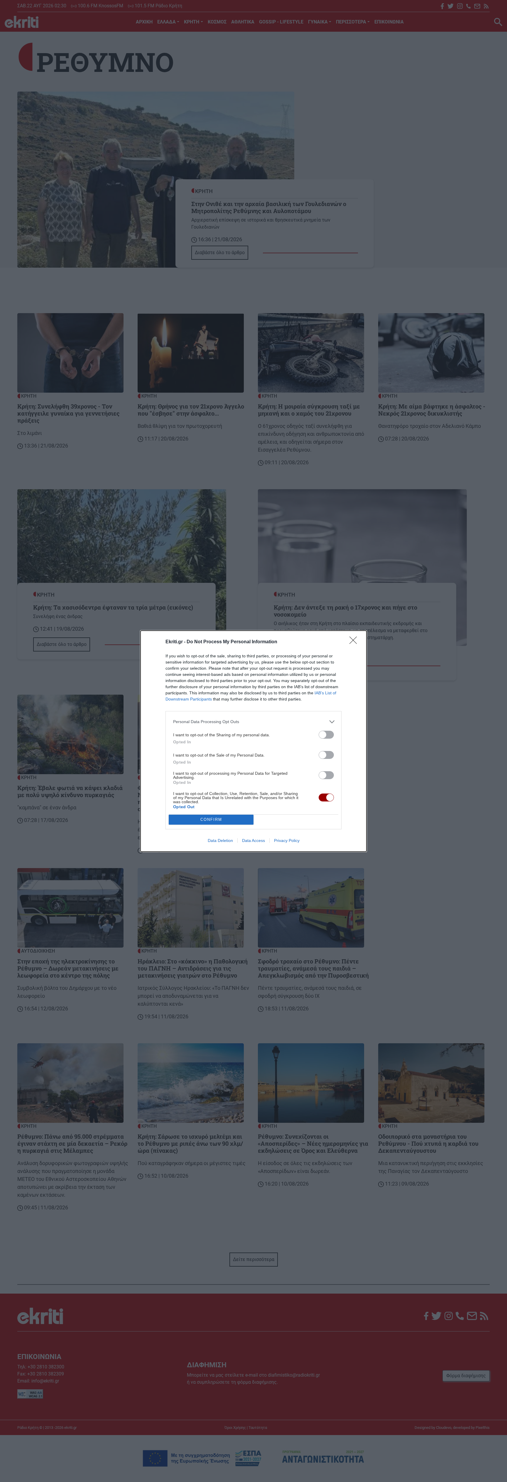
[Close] (355, 642)
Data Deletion (220, 840)
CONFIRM (211, 819)
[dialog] (253, 741)
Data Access (253, 840)
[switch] (326, 735)
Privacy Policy (287, 840)
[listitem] (253, 722)
